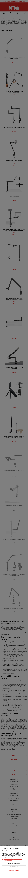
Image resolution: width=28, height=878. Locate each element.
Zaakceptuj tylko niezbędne (14, 863)
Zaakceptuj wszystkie (14, 870)
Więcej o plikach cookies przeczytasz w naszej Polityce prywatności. (12, 859)
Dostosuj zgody (14, 866)
